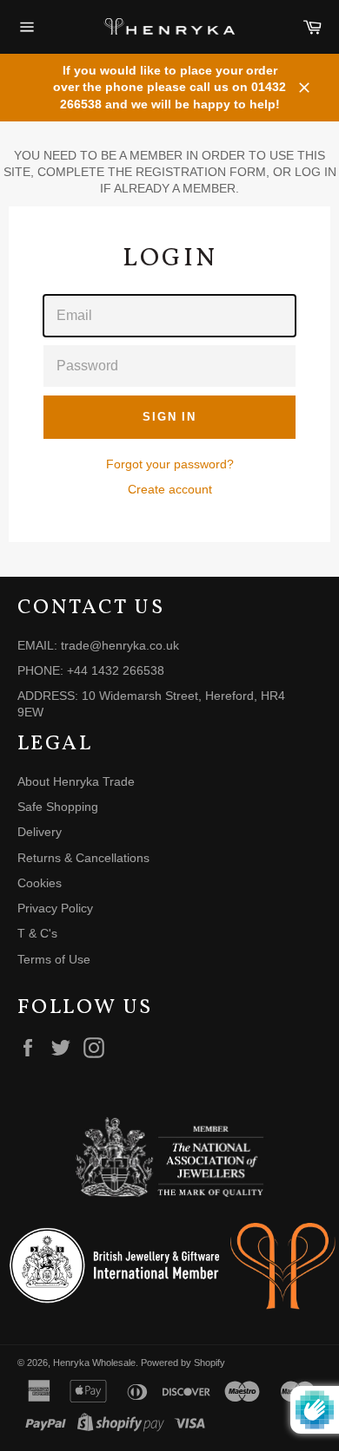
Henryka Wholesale (94, 1362)
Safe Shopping (57, 807)
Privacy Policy (55, 908)
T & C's (37, 933)
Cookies (39, 883)
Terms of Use (53, 959)
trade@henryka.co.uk (120, 645)
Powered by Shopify (183, 1362)
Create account (170, 489)
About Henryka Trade (76, 781)
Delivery (39, 832)
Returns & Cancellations (83, 858)
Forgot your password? (170, 464)
